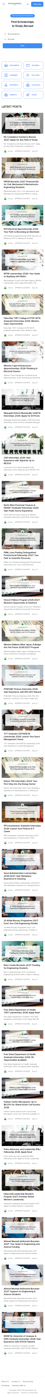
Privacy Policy (28, 1381)
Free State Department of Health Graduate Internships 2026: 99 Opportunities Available (20, 1057)
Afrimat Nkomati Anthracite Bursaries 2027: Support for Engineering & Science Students (22, 1292)
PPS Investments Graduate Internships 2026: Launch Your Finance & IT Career (22, 829)
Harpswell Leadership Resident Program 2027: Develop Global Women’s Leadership (19, 1197)
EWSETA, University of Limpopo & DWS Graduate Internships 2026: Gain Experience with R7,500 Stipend (22, 1339)
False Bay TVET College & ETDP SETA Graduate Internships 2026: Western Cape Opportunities (22, 321)
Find (22, 46)
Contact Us (15, 1381)
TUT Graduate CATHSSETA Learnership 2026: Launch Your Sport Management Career (22, 737)
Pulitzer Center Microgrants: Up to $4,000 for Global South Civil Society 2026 (22, 1105)
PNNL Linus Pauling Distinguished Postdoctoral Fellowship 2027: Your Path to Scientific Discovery (21, 555)
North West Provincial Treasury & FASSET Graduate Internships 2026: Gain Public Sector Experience (21, 508)
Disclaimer (6, 1385)
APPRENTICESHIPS (22, 151)
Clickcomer (33, 1393)
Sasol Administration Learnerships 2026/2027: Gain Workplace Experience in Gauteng (20, 876)
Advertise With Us (19, 1385)
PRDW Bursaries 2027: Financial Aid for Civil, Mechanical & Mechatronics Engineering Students (21, 184)
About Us (5, 1381)
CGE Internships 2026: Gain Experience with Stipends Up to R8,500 (19, 461)
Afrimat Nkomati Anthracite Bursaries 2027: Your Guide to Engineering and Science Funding (22, 1244)
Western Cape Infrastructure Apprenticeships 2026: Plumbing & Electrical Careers (21, 369)
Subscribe (37, 4)
